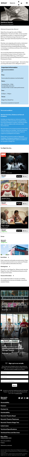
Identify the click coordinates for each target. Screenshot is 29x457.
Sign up (14, 385)
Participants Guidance (13, 138)
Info (26, 176)
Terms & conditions (6, 440)
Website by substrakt (6, 445)
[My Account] (19, 1)
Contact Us (4, 409)
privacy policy (19, 393)
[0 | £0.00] (21, 3)
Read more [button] (5, 309)
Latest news (5, 426)
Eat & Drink (4, 257)
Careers (3, 405)
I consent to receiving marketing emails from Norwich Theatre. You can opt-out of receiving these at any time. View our (15, 392)
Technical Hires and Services (10, 432)
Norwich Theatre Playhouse (10, 419)
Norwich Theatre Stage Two (10, 422)
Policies (3, 442)
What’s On (12, 3)
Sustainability (5, 412)
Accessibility (5, 402)
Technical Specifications (9, 429)
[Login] (19, 4)
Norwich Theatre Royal (8, 416)
